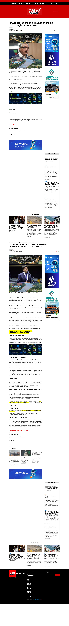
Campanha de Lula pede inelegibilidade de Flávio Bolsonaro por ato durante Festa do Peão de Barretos (51, 158)
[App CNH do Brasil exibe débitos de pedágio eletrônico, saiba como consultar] (34, 220)
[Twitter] (54, 30)
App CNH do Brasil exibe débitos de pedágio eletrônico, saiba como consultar (50, 167)
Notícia (11, 27)
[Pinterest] (56, 30)
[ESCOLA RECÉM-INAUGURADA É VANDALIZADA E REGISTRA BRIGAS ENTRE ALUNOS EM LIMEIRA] (52, 220)
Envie (57, 574)
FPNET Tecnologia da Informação (37, 599)
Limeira (46, 181)
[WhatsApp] (59, 30)
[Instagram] (11, 0)
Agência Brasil (12, 124)
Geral (46, 165)
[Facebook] (9, 0)
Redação (13, 29)
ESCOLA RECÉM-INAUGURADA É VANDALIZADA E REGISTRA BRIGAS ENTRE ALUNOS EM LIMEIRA (52, 183)
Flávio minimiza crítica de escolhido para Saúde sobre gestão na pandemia (51, 199)
